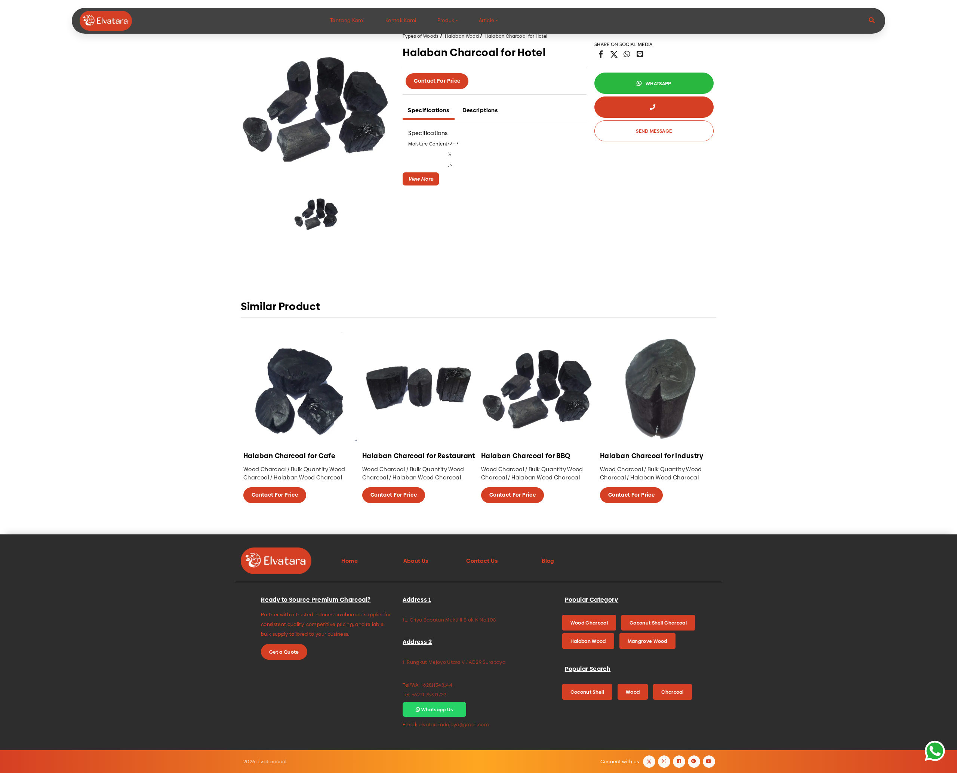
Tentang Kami (347, 20)
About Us (415, 561)
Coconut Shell (587, 691)
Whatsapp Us (436, 709)
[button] (871, 20)
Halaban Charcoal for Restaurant (418, 456)
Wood (633, 691)
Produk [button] (446, 20)
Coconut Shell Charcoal (658, 622)
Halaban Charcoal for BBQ (525, 456)
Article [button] (486, 20)
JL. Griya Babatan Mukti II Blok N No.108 (449, 619)
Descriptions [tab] (480, 110)
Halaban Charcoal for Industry (651, 456)
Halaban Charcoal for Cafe (289, 456)
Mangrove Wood (647, 641)
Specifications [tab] (428, 110)
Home (349, 561)
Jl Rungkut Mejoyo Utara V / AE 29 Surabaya (454, 662)
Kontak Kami (400, 20)
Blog (548, 561)
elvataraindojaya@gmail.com (454, 724)
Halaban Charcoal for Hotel (516, 36)
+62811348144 (436, 684)
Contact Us (482, 561)
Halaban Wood (462, 36)
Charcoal (672, 691)
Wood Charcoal (589, 622)
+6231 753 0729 (429, 694)
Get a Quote (284, 651)
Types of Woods (421, 36)
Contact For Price (437, 81)
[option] (316, 107)
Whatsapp (657, 83)
